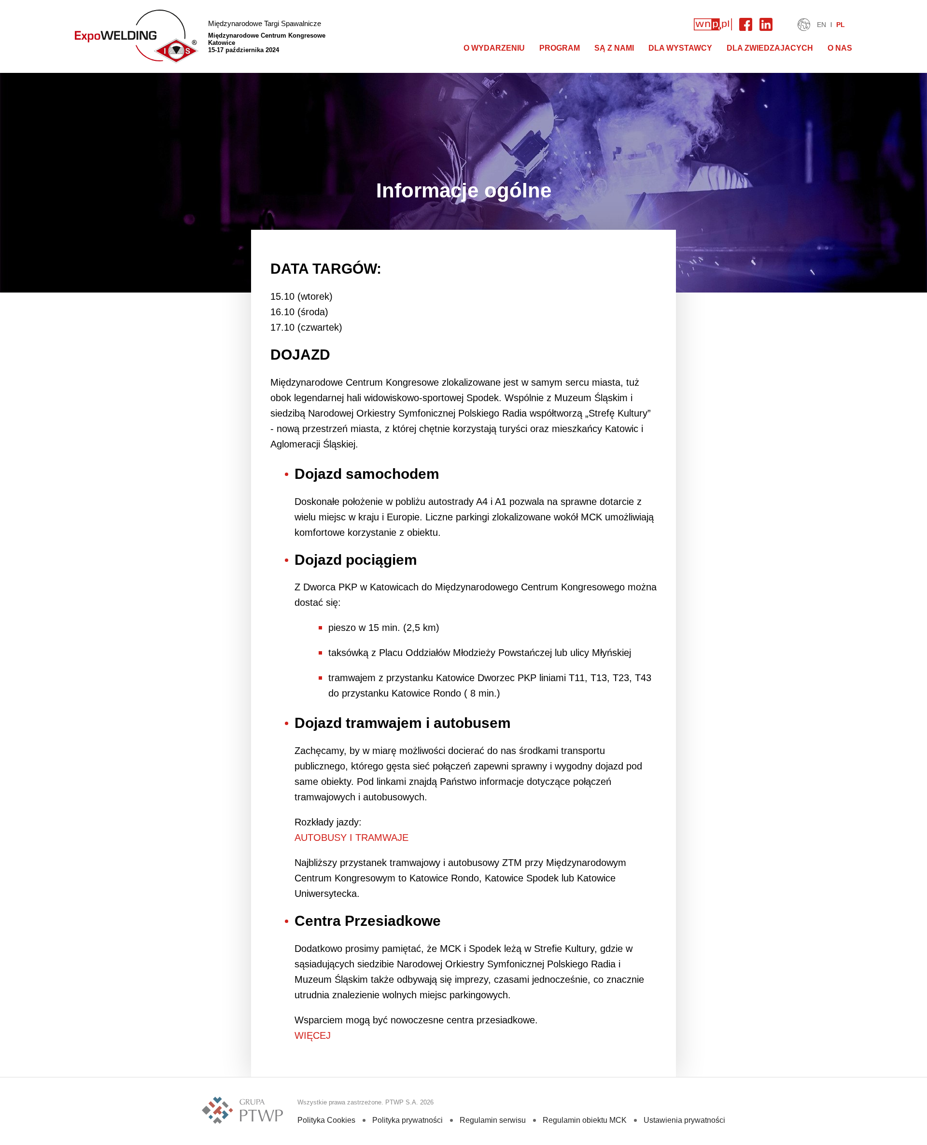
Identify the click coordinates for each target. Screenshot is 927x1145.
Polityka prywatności (407, 1120)
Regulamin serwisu (493, 1120)
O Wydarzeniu (494, 48)
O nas (840, 48)
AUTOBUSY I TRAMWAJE (351, 837)
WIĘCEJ (313, 1035)
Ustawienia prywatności (684, 1120)
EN (821, 24)
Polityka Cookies (326, 1120)
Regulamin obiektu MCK (585, 1120)
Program (559, 48)
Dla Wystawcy (680, 48)
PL (840, 24)
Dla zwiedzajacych (770, 48)
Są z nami (614, 48)
